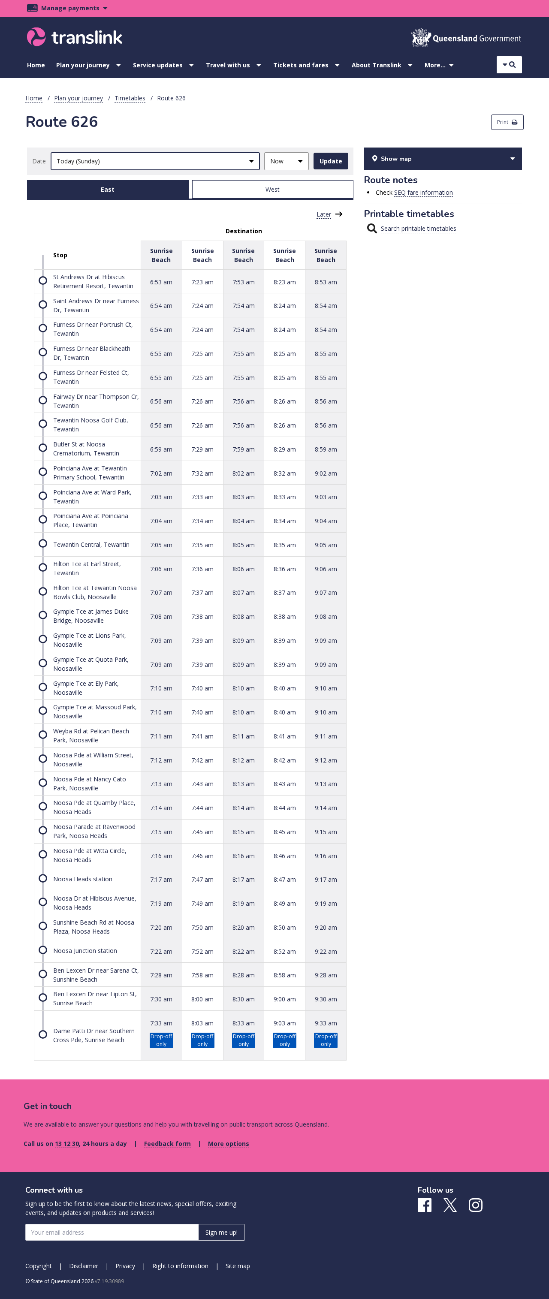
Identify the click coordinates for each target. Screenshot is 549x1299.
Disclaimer (83, 1266)
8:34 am (285, 521)
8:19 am (243, 903)
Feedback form (167, 1143)
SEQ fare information (423, 192)
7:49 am (202, 903)
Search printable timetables (418, 228)
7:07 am (161, 592)
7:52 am (202, 951)
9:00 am (285, 999)
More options (228, 1143)
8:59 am (326, 449)
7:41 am (202, 736)
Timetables (130, 98)
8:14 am (243, 808)
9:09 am (326, 640)
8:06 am (243, 568)
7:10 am (161, 688)
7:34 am (202, 521)
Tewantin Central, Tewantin (91, 544)
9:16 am (326, 855)
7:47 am (202, 879)
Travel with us (228, 65)
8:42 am (285, 760)
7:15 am (161, 832)
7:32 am (202, 473)
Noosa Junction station (85, 950)
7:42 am (202, 760)
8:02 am (243, 473)
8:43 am (285, 784)
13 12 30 (67, 1143)
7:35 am (202, 545)
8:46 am (285, 855)
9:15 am (326, 832)
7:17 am (161, 879)
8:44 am (285, 808)
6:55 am (161, 354)
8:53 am (326, 281)
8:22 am (243, 951)
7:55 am (243, 354)
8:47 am (285, 879)
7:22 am (161, 951)
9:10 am (326, 688)
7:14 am (161, 808)
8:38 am (285, 616)
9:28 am (326, 975)
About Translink (376, 65)
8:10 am (243, 688)
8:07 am (243, 592)
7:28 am (161, 975)
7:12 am (161, 760)
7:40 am (202, 688)
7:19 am (161, 903)
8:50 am (285, 927)
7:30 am (161, 999)
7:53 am (243, 281)
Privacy (125, 1266)
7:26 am (202, 401)
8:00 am (202, 999)
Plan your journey (83, 65)
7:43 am (202, 784)
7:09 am (161, 640)
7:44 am (202, 808)
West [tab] (272, 189)
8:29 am (285, 449)
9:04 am (326, 521)
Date (39, 161)
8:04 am (243, 521)
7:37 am (202, 592)
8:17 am (243, 879)
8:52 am (285, 951)
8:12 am (243, 760)
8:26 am (285, 401)
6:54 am (161, 305)
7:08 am (161, 616)
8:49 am (285, 903)
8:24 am (285, 305)
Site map (238, 1266)
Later (324, 214)
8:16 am (243, 855)
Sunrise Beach (161, 255)
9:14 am (326, 808)
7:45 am (202, 832)
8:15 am (243, 832)
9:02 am (326, 473)
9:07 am (326, 592)
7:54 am (243, 305)
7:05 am (161, 545)
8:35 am (285, 545)
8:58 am (285, 975)
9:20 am (326, 927)
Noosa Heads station (82, 879)
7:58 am (202, 975)
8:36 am (285, 568)
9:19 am (326, 903)
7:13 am (161, 784)
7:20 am (161, 927)
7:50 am (202, 927)
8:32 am (285, 473)
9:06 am (326, 568)
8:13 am (243, 784)
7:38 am (202, 616)
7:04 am (161, 521)
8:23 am (285, 281)
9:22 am (326, 951)
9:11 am (326, 736)
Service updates (158, 65)
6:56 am (161, 401)
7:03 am (161, 497)
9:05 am (326, 545)
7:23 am (202, 281)
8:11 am (243, 736)
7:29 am (202, 449)
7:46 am (202, 855)
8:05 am (243, 545)
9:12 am (326, 760)
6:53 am (161, 281)
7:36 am (202, 568)
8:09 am (243, 640)
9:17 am (326, 879)
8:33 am (285, 497)
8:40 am (285, 688)
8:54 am (326, 305)
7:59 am (243, 449)
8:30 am (243, 999)
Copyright (38, 1266)
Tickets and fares (301, 65)
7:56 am (243, 401)
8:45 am (285, 832)
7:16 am (161, 855)
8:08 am (243, 616)
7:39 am (202, 640)
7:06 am (161, 568)
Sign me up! (221, 1232)
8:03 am (243, 497)
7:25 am (202, 354)
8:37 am (285, 592)
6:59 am (161, 449)
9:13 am (326, 784)
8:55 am (326, 354)
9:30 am (326, 999)
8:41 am (285, 736)
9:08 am (326, 616)
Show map (396, 159)
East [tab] (108, 189)
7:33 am (202, 497)
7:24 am (202, 305)
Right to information (180, 1266)
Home (36, 65)
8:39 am (285, 640)
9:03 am (326, 497)
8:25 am (285, 354)
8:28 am (243, 975)
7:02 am (161, 473)
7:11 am (161, 736)
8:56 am (326, 401)
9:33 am (326, 1023)
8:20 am (243, 927)
